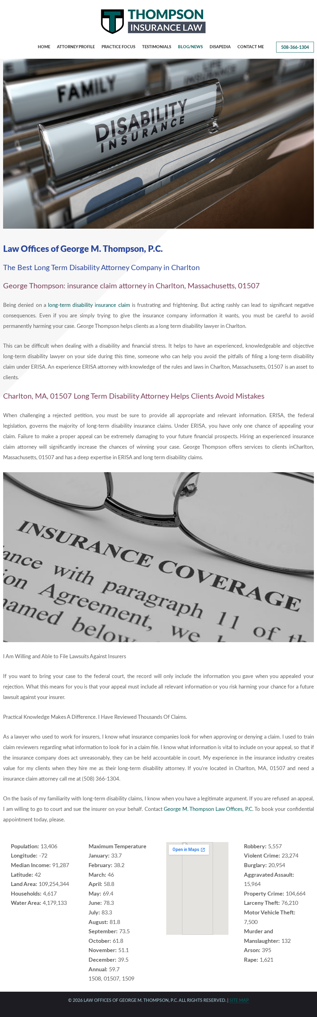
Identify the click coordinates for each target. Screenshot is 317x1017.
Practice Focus (118, 47)
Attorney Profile (76, 47)
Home (44, 47)
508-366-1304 (295, 47)
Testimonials (156, 47)
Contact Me (250, 47)
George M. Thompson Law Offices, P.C (208, 809)
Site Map (239, 1000)
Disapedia (220, 47)
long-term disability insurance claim (89, 305)
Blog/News (190, 47)
